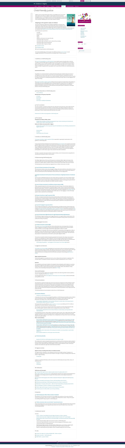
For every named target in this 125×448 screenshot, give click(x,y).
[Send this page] (31, 21)
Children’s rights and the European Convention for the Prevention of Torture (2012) (50, 387)
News (44, 6)
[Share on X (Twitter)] (31, 16)
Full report (38, 131)
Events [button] (48, 6)
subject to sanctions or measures (54, 303)
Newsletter (82, 33)
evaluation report (71, 189)
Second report (38, 97)
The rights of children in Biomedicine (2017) (43, 373)
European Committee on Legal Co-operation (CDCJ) (45, 195)
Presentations (38, 364)
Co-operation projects (70, 6)
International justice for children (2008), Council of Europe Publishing (47, 388)
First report (38, 96)
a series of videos (64, 51)
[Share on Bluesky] (31, 14)
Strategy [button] (52, 6)
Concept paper (38, 356)
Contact (72, 446)
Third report (38, 99)
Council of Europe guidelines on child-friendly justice (45, 61)
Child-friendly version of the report (42, 133)
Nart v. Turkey (57, 267)
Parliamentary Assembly (40, 335)
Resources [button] (76, 6)
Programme (38, 362)
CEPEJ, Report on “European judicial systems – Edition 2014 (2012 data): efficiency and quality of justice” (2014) (54, 383)
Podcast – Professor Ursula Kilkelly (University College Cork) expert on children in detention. (51, 415)
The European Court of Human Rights (41, 248)
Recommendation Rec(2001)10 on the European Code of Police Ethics (48, 332)
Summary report (39, 130)
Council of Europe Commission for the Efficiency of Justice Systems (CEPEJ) (49, 184)
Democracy (54, 0)
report (74, 208)
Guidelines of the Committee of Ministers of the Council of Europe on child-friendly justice (57, 29)
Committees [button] (58, 6)
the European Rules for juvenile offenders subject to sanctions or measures (50, 208)
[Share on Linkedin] (31, 19)
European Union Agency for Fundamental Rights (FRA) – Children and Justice (49, 433)
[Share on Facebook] (31, 17)
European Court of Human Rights (41, 226)
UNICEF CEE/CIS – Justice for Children (42, 436)
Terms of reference (39, 92)
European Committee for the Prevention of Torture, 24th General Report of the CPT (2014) (51, 380)
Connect (86, 0)
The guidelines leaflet (40, 47)
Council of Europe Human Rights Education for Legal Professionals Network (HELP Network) (53, 214)
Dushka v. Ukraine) (49, 273)
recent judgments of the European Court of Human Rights (55, 275)
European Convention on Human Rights (43, 224)
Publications (83, 29)
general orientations (61, 143)
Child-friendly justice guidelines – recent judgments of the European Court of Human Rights (51, 242)
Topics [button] (63, 6)
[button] (62, 443)
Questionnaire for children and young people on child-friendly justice (46, 113)
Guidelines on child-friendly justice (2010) (43, 295)
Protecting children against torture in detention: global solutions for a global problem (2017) (51, 371)
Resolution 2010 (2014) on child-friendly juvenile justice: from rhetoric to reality (49, 339)
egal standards (83, 28)
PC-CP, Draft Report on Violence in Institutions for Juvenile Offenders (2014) (48, 385)
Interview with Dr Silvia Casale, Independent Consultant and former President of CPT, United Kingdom (53, 416)
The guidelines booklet (40, 45)
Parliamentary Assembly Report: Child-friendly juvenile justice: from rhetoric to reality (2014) (51, 382)
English (82, 0)
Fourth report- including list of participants (43, 100)
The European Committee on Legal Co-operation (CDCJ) (44, 139)
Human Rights (48, 0)
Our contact (82, 50)
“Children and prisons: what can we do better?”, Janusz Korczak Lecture (49, 402)
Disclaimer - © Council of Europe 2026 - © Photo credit (61, 446)
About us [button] (39, 6)
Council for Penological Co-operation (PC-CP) (44, 204)
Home (36, 6)
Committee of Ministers (40, 293)
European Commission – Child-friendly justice (43, 435)
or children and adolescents (83, 37)
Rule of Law (59, 0)
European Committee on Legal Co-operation (43, 81)
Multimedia (82, 34)
